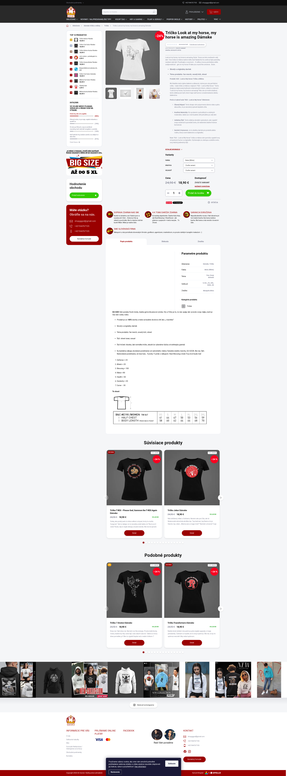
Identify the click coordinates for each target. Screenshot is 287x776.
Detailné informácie (172, 149)
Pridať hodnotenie (78, 195)
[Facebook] (185, 751)
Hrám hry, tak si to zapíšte (78, 114)
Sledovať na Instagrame (145, 705)
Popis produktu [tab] (126, 241)
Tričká (189, 306)
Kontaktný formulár (84, 239)
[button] (143, 542)
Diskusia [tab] (165, 241)
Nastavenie (115, 772)
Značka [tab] (201, 241)
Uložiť (170, 202)
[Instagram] (189, 751)
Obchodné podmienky (74, 3)
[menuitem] (72, 19)
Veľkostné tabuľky (72, 739)
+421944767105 (82, 226)
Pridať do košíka (196, 193)
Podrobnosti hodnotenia (197, 44)
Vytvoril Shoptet (197, 773)
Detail (134, 533)
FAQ (67, 743)
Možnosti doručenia (202, 186)
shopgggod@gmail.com (85, 221)
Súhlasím (172, 764)
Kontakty (69, 756)
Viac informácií (140, 767)
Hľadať (154, 12)
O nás (68, 736)
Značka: (173, 50)
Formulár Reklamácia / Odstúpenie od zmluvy (74, 748)
